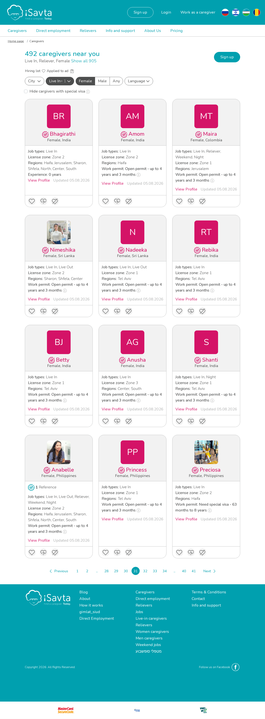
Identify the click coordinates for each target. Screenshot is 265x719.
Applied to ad (58, 71)
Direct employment (53, 30)
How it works (91, 605)
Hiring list (33, 71)
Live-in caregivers (151, 618)
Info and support (120, 30)
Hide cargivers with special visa (57, 91)
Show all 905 (83, 61)
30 (126, 571)
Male (102, 81)
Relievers (88, 30)
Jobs (139, 611)
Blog (83, 592)
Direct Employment (96, 618)
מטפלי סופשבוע (149, 651)
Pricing (176, 30)
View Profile (39, 180)
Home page (16, 41)
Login (166, 12)
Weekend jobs (148, 644)
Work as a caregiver (197, 12)
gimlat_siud (89, 611)
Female (85, 81)
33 (155, 571)
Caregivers (17, 30)
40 (184, 571)
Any (116, 81)
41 (194, 571)
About (84, 598)
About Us (152, 30)
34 (165, 571)
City (31, 81)
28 (106, 571)
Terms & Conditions (209, 592)
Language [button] (136, 81)
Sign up (140, 12)
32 (145, 571)
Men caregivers (149, 638)
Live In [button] (57, 81)
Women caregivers (152, 631)
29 (116, 571)
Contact (198, 598)
